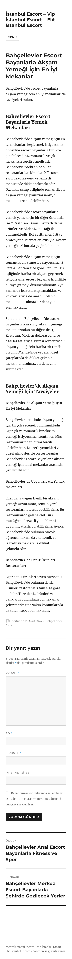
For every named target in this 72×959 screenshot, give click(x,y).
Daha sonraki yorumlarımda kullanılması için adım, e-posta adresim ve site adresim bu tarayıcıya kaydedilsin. (34, 799)
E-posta (13, 753)
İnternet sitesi (18, 772)
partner (17, 621)
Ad (9, 733)
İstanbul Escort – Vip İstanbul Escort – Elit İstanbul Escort (30, 19)
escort (10, 947)
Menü (12, 37)
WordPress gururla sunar (49, 951)
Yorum (12, 672)
